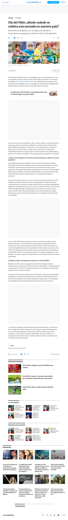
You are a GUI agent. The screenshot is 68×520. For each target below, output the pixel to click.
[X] (47, 515)
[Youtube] (58, 515)
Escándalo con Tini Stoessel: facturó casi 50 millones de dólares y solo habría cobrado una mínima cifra (42, 468)
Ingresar (64, 2)
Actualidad (18, 18)
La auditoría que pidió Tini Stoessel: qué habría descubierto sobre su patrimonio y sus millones (25, 468)
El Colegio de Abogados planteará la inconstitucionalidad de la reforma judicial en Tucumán (20, 440)
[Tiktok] (54, 515)
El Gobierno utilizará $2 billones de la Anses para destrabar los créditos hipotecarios (36, 417)
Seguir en (55, 70)
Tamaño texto (14, 354)
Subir (64, 515)
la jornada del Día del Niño (25, 81)
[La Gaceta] (34, 2)
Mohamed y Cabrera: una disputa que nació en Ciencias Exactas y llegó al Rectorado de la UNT (54, 432)
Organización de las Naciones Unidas (17, 348)
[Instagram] (43, 515)
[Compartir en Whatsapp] (18, 38)
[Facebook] (50, 515)
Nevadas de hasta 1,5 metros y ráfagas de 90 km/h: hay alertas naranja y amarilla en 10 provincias (26, 492)
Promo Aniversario (53, 2)
